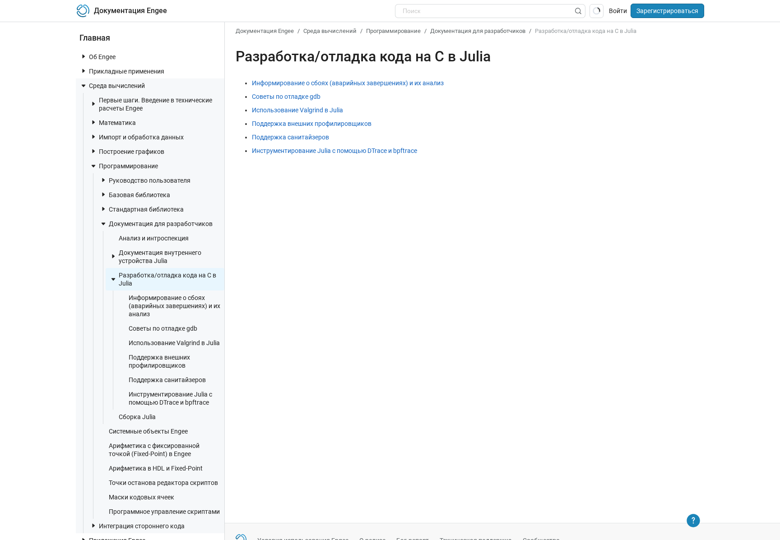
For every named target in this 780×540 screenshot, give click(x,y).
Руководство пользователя (149, 180)
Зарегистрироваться (667, 10)
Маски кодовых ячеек (141, 497)
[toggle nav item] (83, 56)
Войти (618, 10)
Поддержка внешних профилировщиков (159, 361)
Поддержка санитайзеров (167, 379)
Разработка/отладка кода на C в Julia (167, 279)
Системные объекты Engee (148, 431)
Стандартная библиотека (146, 209)
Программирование (128, 166)
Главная (94, 37)
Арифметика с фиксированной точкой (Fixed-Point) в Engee (154, 449)
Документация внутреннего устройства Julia (160, 256)
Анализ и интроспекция (154, 238)
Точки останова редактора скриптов (163, 482)
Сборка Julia (137, 416)
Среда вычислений (117, 85)
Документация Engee (265, 31)
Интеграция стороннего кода (142, 526)
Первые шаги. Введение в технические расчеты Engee (155, 104)
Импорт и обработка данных (141, 137)
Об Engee (102, 56)
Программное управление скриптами (164, 511)
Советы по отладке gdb (163, 328)
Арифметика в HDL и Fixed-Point (156, 468)
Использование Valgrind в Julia (174, 342)
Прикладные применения (126, 71)
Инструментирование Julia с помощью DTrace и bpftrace (170, 398)
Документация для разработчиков (161, 223)
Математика (117, 122)
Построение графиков (131, 151)
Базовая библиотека (139, 194)
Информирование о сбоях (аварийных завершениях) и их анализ (174, 306)
